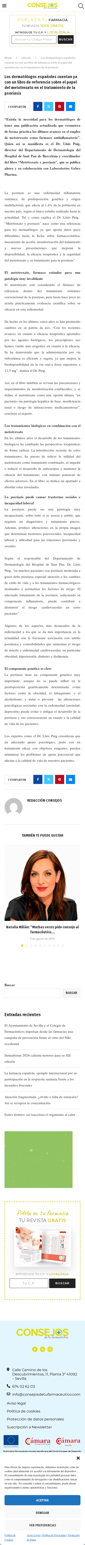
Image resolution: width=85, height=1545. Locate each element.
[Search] (80, 6)
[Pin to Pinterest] (59, 106)
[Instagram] (50, 1349)
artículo (26, 58)
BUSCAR (66, 39)
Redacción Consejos (44, 800)
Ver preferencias (42, 1525)
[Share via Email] (70, 106)
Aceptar (42, 1500)
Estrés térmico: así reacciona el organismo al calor (40, 1114)
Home (8, 58)
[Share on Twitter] (48, 106)
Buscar (10, 984)
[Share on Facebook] (37, 106)
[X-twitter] (42, 1349)
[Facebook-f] (34, 1349)
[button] (78, 1458)
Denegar (42, 1513)
